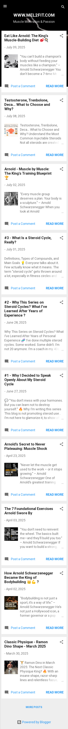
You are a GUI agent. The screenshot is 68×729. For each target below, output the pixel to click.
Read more (55, 86)
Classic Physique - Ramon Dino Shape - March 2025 (26, 644)
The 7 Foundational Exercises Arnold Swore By (28, 511)
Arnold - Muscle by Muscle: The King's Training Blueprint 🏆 (27, 173)
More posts (34, 707)
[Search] (63, 7)
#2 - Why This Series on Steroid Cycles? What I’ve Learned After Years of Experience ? (25, 308)
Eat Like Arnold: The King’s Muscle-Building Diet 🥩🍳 (26, 38)
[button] (61, 36)
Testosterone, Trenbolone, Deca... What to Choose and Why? (27, 104)
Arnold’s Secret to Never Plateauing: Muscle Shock (25, 446)
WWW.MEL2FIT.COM (34, 15)
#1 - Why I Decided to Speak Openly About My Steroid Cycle (27, 379)
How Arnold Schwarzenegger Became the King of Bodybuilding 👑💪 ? (28, 577)
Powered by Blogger (36, 722)
